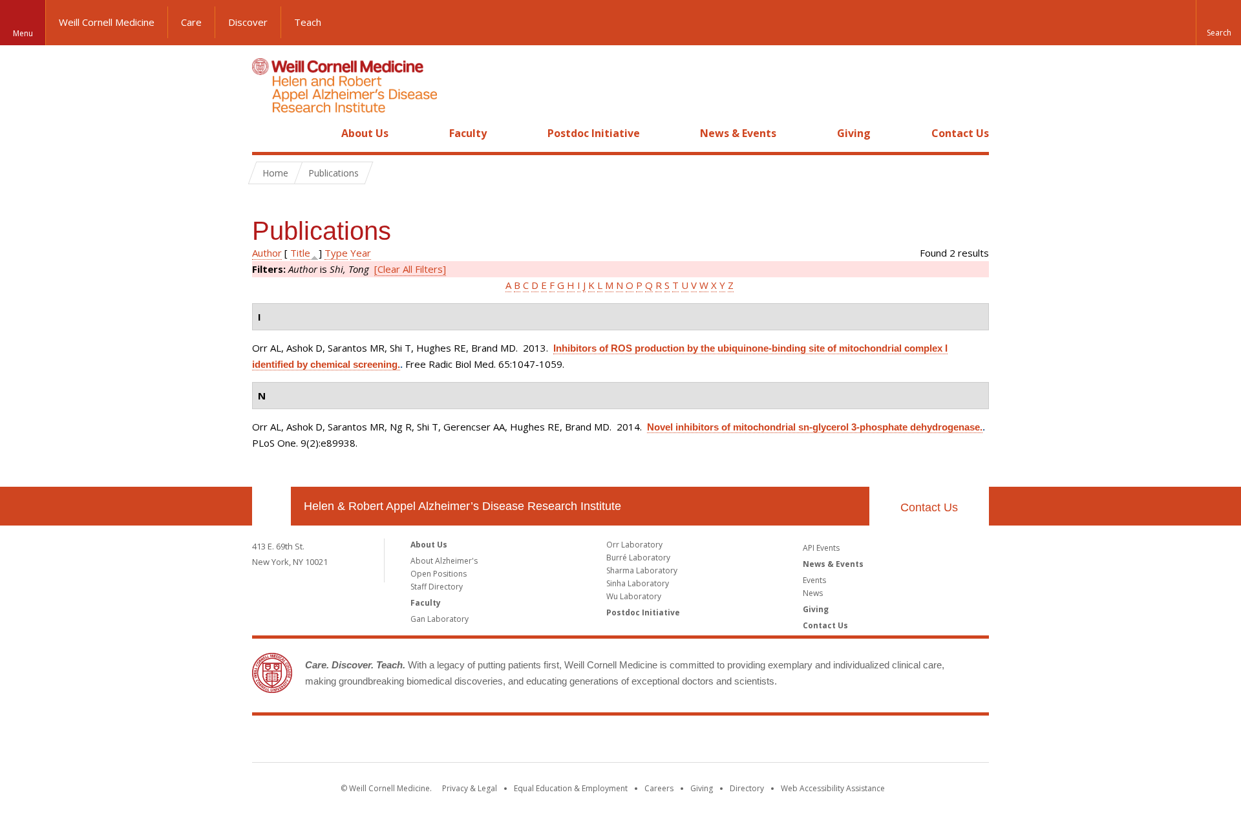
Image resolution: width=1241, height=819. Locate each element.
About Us (364, 133)
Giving (854, 133)
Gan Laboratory (439, 618)
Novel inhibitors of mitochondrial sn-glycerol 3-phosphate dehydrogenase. (814, 426)
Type (336, 252)
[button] (1218, 22)
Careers (659, 788)
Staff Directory (436, 586)
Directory (747, 788)
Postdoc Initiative (593, 133)
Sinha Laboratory (637, 583)
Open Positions (438, 573)
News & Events (738, 133)
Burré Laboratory (638, 557)
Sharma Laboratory (641, 570)
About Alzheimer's (444, 560)
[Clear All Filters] (410, 268)
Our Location (271, 506)
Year (360, 252)
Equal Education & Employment (571, 788)
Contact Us (960, 133)
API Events (821, 547)
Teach (307, 22)
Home (266, 133)
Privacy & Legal (469, 788)
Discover (248, 22)
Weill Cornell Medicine (106, 22)
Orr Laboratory (634, 544)
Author (267, 252)
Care (191, 22)
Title (300, 252)
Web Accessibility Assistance (833, 788)
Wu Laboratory (633, 596)
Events (814, 580)
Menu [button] (23, 33)
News (813, 593)
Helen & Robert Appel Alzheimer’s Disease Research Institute (462, 506)
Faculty (468, 133)
